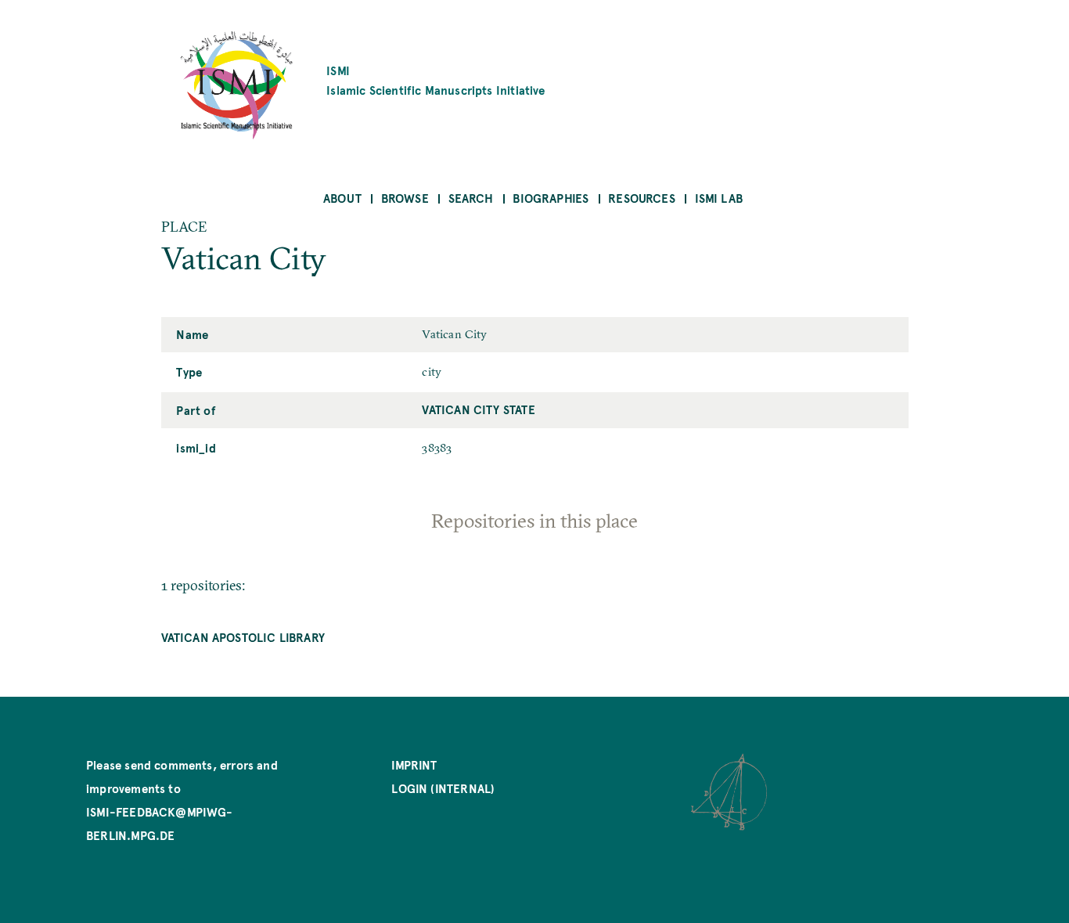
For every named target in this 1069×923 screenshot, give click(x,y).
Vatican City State (478, 409)
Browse (405, 197)
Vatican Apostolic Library (243, 637)
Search (471, 197)
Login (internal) (443, 788)
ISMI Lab (719, 197)
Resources (641, 197)
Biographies (550, 197)
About (342, 197)
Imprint (414, 764)
